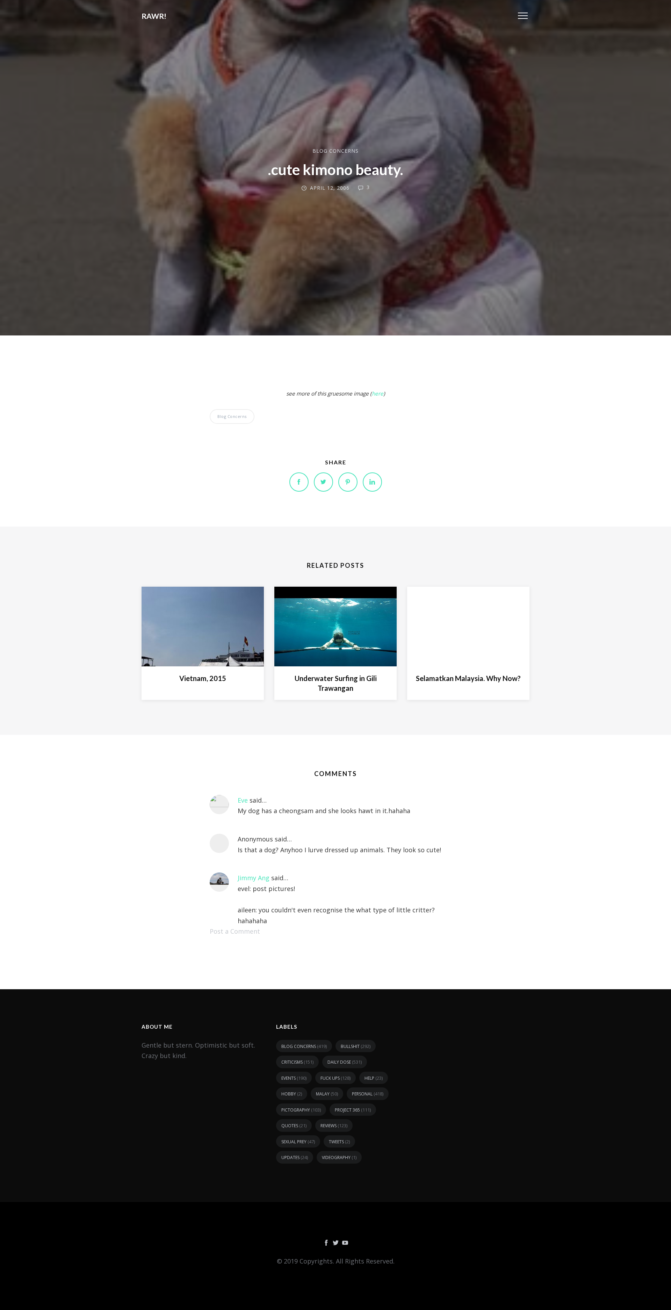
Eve (243, 800)
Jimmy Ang (253, 878)
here (377, 393)
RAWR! (154, 16)
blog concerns (335, 150)
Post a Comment (235, 931)
